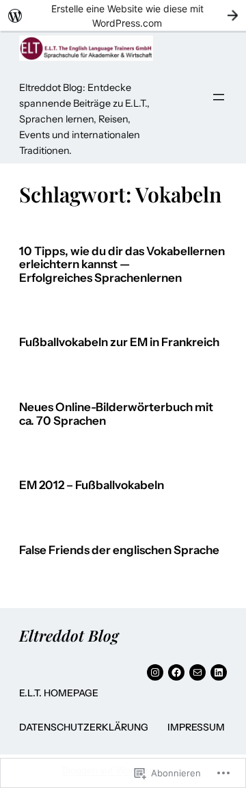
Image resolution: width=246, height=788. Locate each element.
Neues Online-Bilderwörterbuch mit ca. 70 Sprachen (116, 414)
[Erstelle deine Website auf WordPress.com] (123, 15)
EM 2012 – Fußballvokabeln (91, 485)
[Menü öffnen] (218, 97)
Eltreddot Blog (68, 635)
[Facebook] (176, 672)
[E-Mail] (197, 672)
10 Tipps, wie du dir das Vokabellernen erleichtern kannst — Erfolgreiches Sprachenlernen (122, 265)
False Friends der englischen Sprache (119, 550)
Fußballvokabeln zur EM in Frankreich (119, 342)
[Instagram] (155, 672)
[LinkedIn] (218, 672)
